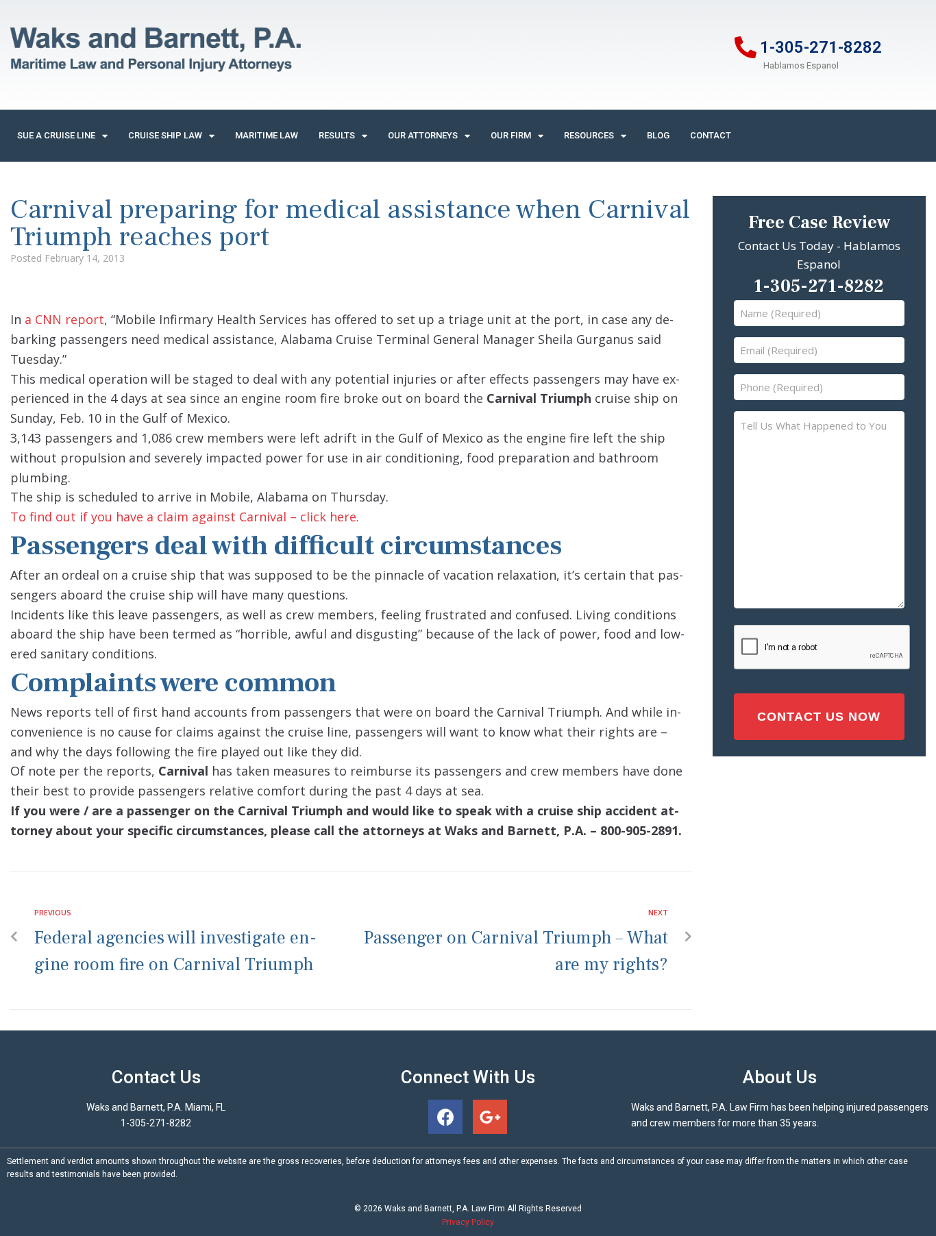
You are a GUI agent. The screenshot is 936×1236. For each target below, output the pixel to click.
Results (337, 135)
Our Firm (511, 135)
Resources (589, 135)
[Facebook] (445, 1117)
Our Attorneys (423, 135)
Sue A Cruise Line (56, 135)
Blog (658, 135)
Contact (710, 135)
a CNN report (62, 319)
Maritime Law (266, 135)
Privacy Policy (468, 1222)
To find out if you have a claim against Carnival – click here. (184, 516)
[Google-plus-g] (490, 1117)
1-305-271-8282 (821, 47)
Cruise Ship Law (165, 135)
